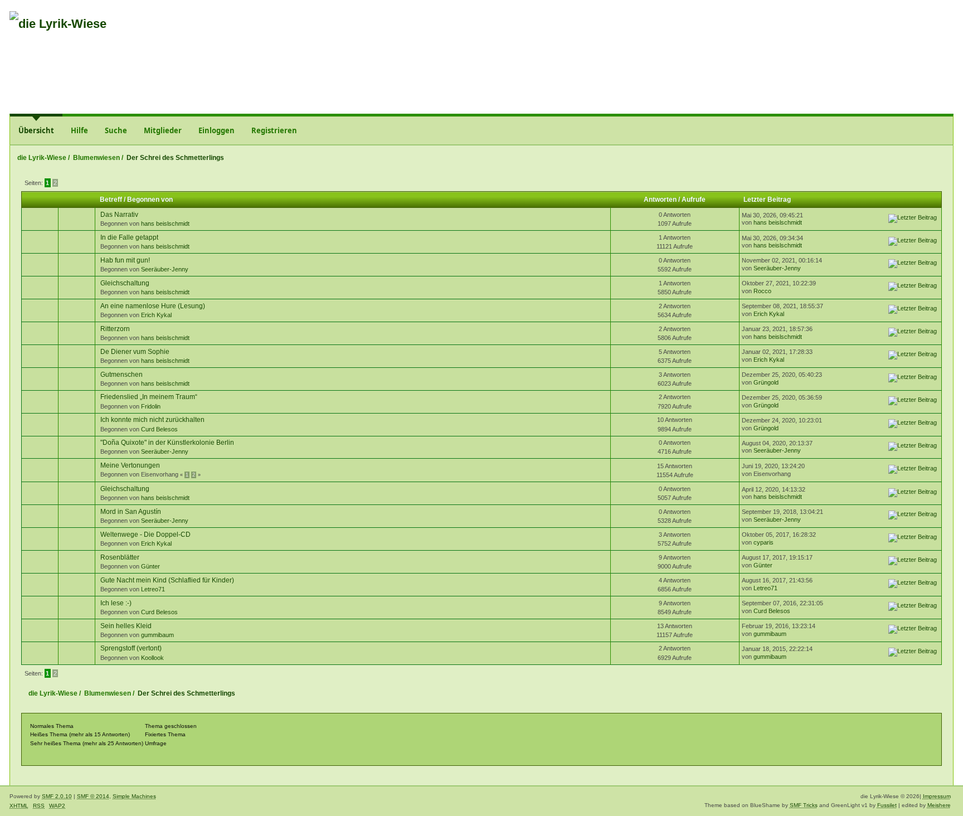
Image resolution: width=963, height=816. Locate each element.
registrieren (923, 29)
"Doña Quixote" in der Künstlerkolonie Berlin (167, 442)
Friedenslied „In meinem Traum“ (148, 397)
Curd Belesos (159, 429)
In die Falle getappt (129, 237)
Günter (150, 566)
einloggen (873, 29)
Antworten (660, 199)
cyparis (763, 542)
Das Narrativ (119, 214)
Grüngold (766, 382)
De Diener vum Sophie (134, 352)
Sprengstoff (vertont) (131, 648)
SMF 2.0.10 (57, 796)
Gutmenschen (121, 374)
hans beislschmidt (165, 223)
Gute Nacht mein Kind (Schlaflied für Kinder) (167, 580)
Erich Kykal (156, 315)
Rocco (762, 291)
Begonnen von (150, 199)
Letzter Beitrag (767, 199)
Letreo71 (153, 589)
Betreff (111, 199)
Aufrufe (694, 199)
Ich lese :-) (116, 603)
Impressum (937, 796)
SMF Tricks (804, 805)
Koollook (152, 657)
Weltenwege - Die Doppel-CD (145, 534)
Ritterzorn (115, 329)
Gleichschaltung (124, 283)
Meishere (939, 805)
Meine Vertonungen (130, 465)
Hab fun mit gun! (125, 260)
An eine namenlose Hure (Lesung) (152, 306)
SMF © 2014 (93, 796)
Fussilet (887, 805)
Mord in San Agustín (130, 512)
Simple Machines (134, 796)
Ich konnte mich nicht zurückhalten (152, 420)
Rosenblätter (119, 557)
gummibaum (157, 635)
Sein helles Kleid (126, 626)
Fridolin (150, 406)
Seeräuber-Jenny (164, 269)
